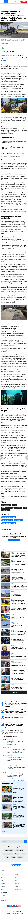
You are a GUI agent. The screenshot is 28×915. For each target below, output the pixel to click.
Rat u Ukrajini (6, 505)
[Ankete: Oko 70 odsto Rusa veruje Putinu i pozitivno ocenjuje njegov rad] (5, 687)
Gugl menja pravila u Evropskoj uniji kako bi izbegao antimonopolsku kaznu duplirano (16, 743)
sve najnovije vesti (19, 780)
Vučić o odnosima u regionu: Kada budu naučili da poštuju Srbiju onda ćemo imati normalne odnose (16, 751)
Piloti (14, 505)
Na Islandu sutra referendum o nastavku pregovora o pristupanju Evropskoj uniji (18, 641)
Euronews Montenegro (8, 517)
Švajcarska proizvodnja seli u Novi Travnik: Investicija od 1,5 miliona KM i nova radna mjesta (19, 826)
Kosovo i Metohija (7, 520)
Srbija (7, 857)
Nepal (23, 853)
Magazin (3, 883)
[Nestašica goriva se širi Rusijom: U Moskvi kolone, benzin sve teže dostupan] (5, 562)
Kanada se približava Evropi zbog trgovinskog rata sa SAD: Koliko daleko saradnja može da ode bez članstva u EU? (18, 610)
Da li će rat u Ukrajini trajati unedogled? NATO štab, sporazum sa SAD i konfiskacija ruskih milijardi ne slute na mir (14, 247)
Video (16, 886)
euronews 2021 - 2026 (13, 911)
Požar (16, 853)
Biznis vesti (10, 739)
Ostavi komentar (14, 539)
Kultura (15, 786)
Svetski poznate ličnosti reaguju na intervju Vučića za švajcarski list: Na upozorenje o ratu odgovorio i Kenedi (14, 141)
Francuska (18, 507)
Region (12, 630)
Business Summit (19, 889)
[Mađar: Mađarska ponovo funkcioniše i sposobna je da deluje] (5, 655)
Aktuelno (9, 772)
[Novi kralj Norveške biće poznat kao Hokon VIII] (5, 679)
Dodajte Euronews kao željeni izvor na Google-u (15, 48)
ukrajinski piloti (7, 507)
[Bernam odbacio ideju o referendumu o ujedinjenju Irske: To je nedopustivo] (5, 671)
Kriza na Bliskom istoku (8, 523)
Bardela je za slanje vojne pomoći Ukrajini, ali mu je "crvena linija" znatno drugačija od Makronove (13, 147)
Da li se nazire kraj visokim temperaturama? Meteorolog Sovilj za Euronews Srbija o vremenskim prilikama (16, 704)
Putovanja (17, 883)
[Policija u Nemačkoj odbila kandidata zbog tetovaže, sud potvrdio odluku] (5, 617)
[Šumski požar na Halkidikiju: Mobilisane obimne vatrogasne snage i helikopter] (5, 593)
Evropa (7, 8)
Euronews (3, 60)
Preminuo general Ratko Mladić (14, 717)
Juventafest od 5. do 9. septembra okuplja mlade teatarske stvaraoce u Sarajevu (19, 790)
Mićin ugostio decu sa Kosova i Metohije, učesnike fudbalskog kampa (15, 759)
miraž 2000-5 (5, 510)
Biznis (14, 822)
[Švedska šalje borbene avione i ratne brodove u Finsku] (5, 624)
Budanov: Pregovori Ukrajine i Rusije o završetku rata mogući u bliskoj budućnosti (19, 799)
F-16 (25, 507)
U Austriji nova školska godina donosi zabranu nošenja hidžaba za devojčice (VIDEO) (19, 578)
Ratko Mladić (20, 850)
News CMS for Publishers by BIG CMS (14, 913)
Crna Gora (3, 889)
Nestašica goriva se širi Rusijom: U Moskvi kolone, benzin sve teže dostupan (18, 563)
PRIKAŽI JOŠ (5, 831)
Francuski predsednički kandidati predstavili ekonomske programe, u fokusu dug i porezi (17, 602)
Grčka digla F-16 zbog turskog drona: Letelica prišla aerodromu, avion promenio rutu (19, 586)
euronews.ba (7, 784)
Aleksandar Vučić (8, 853)
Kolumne (3, 886)
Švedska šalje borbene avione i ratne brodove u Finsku (17, 625)
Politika (9, 747)
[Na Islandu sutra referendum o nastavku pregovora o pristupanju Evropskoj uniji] (5, 640)
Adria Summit (4, 892)
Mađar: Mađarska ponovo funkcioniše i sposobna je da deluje (18, 656)
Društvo (9, 755)
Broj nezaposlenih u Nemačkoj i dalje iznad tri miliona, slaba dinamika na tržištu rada (18, 664)
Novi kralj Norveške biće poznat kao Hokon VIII (17, 679)
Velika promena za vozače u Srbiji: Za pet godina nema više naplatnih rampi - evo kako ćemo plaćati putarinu (15, 711)
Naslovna (3, 8)
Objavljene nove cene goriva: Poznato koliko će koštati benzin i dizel (14, 732)
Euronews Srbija (9, 850)
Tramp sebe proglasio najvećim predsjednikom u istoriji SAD (19, 807)
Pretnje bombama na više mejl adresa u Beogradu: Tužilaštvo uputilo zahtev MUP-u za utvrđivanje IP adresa (15, 776)
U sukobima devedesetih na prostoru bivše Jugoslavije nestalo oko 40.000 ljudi (18, 633)
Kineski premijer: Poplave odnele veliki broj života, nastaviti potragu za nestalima (16, 767)
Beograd (20, 857)
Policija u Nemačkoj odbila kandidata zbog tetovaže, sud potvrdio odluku (18, 617)
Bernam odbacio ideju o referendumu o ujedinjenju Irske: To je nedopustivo (18, 672)
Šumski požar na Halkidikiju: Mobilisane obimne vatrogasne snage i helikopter (18, 594)
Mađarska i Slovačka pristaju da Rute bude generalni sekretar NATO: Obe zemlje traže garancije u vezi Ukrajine (13, 241)
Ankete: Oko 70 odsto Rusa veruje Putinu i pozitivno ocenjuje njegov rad (18, 687)
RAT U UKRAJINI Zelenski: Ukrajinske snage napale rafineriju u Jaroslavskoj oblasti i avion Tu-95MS (18, 555)
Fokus (8, 763)
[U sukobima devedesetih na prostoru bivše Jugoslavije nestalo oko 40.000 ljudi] (5, 632)
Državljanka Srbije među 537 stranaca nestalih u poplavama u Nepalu (19, 816)
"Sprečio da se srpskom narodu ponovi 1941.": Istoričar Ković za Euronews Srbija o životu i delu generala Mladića (14, 725)
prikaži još (14, 692)
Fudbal (13, 857)
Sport (16, 880)
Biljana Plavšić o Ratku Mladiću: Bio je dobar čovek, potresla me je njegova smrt (18, 648)
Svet (2, 877)
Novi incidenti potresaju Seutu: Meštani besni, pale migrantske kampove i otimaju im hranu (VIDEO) (18, 571)
